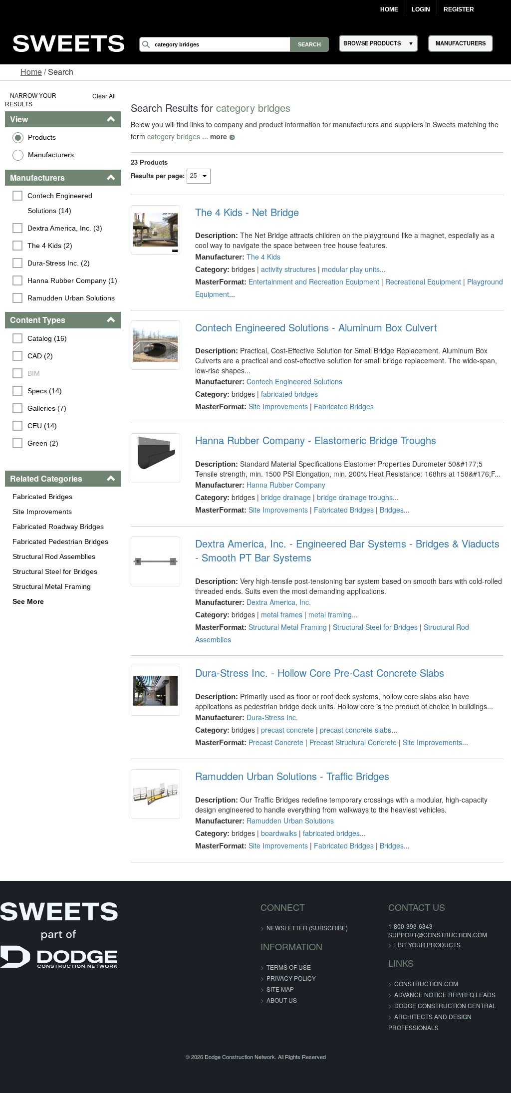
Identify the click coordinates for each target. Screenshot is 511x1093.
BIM (33, 373)
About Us (281, 1000)
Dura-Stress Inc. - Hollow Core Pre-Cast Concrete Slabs (319, 673)
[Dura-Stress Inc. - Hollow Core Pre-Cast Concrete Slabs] (155, 690)
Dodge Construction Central (445, 1005)
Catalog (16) (47, 338)
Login (421, 9)
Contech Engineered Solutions (294, 381)
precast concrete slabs (355, 730)
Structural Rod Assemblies (53, 556)
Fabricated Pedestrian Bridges (60, 542)
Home (389, 9)
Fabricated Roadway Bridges (58, 527)
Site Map (280, 989)
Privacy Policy (291, 978)
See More (28, 601)
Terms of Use (288, 967)
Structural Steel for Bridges (54, 571)
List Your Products (427, 944)
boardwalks (279, 833)
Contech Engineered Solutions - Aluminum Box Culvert (316, 327)
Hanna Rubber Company (286, 485)
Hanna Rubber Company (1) (72, 280)
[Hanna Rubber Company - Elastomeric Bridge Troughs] (155, 458)
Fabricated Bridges (42, 497)
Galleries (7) (46, 408)
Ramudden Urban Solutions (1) (72, 305)
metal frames (281, 614)
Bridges (392, 510)
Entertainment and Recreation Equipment (314, 281)
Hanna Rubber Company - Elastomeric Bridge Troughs (315, 440)
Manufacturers (51, 155)
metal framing (330, 614)
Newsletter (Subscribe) (307, 927)
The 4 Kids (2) (49, 246)
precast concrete (287, 730)
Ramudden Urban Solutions (290, 820)
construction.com (426, 983)
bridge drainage (286, 497)
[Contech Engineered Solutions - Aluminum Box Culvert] (155, 345)
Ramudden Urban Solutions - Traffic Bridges (292, 776)
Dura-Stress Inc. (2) (58, 263)
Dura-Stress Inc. (272, 717)
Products (42, 137)
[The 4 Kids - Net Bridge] (155, 230)
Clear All (104, 95)
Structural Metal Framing (51, 586)
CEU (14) (42, 426)
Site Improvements (42, 512)
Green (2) (42, 443)
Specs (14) (44, 391)
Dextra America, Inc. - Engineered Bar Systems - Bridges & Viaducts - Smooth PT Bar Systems (347, 550)
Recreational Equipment (423, 281)
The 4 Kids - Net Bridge (247, 212)
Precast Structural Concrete (353, 742)
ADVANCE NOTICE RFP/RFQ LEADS (445, 994)
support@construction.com (437, 934)
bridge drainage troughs (355, 497)
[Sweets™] (69, 41)
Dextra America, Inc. (279, 602)
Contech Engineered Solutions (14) (60, 203)
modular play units (351, 269)
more (218, 136)
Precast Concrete (276, 742)
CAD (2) (40, 356)
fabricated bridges (289, 394)
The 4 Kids (263, 257)
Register (459, 9)
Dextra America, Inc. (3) (64, 228)
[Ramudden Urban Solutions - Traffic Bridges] (155, 794)
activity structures (288, 269)
